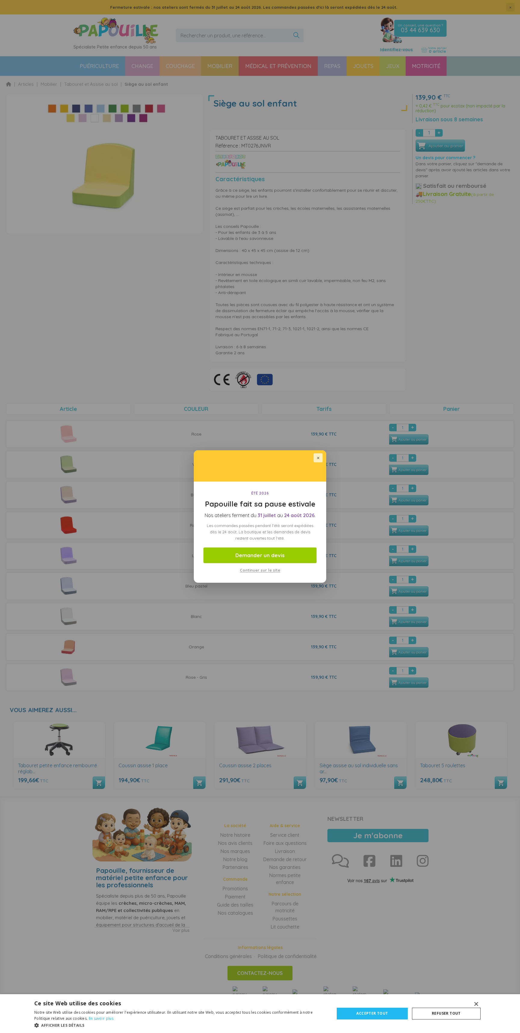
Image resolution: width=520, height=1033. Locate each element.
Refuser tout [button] (446, 1013)
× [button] (476, 1004)
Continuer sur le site (260, 570)
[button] (180, 1025)
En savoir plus (101, 1018)
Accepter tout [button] (372, 1013)
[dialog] (260, 1013)
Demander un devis (260, 555)
